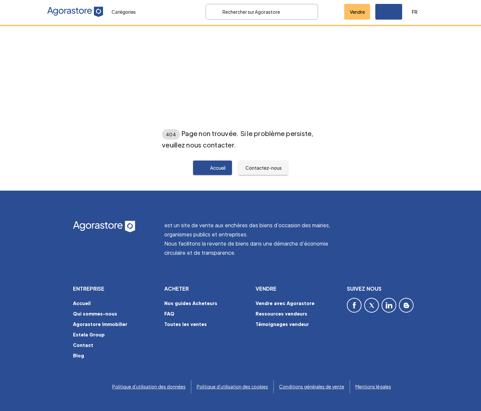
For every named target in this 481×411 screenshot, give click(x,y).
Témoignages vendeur (282, 324)
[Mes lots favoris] (331, 12)
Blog (78, 355)
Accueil (82, 303)
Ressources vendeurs (281, 314)
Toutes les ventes (185, 324)
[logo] (75, 12)
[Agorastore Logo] (114, 227)
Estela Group (89, 334)
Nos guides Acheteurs (190, 303)
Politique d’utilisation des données (149, 386)
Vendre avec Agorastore (285, 303)
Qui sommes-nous (95, 314)
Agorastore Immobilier (100, 324)
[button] (388, 12)
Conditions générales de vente (311, 386)
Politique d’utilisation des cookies (232, 386)
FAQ (169, 314)
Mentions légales (373, 386)
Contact (83, 345)
